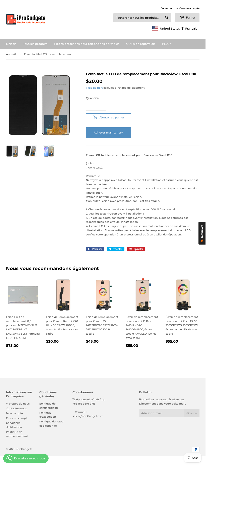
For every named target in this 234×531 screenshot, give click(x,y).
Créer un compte (189, 8)
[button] (174, 29)
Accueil (11, 54)
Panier (190, 17)
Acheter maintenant (108, 132)
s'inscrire (191, 413)
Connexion (167, 8)
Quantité (92, 98)
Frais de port (94, 87)
